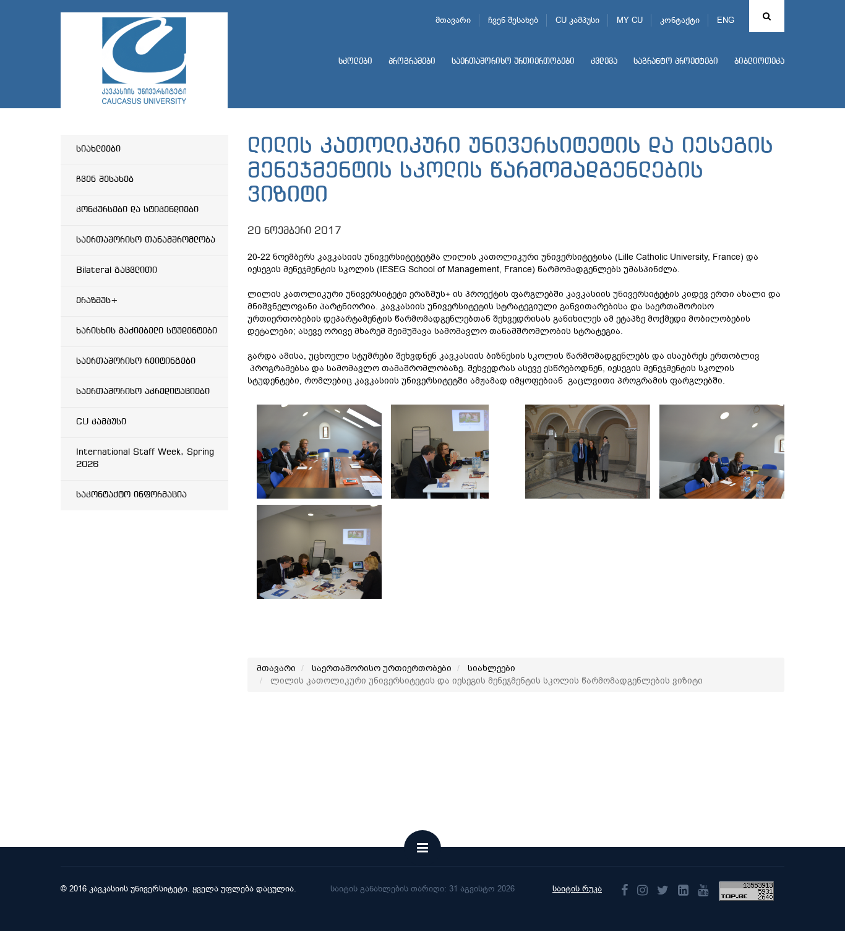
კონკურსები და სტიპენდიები (137, 209)
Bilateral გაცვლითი (116, 270)
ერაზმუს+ (97, 300)
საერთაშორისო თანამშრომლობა (145, 240)
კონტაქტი (680, 20)
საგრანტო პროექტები (675, 62)
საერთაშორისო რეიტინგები (135, 361)
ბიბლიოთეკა (759, 62)
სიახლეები (98, 149)
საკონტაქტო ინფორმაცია (131, 495)
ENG (725, 20)
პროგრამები (411, 62)
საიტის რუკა (577, 888)
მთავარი (453, 20)
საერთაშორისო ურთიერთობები (513, 62)
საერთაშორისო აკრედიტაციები (143, 391)
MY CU (630, 20)
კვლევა (604, 62)
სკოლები (355, 62)
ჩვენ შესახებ (513, 20)
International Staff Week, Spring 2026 (145, 458)
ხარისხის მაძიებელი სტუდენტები (146, 331)
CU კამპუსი (577, 20)
